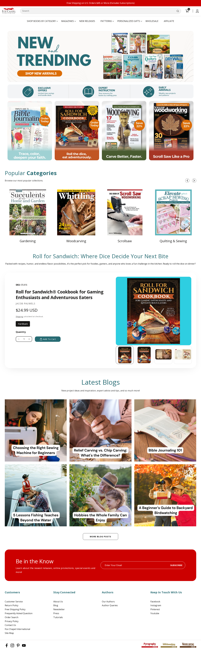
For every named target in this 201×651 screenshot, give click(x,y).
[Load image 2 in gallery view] (144, 355)
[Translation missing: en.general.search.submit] (177, 10)
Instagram (155, 605)
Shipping (19, 316)
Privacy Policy (11, 621)
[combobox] (100, 11)
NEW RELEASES (87, 21)
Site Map (9, 633)
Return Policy (11, 605)
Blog (55, 605)
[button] (41, 21)
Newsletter (59, 609)
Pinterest (155, 609)
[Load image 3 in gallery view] (164, 355)
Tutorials (58, 617)
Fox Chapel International (17, 629)
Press (56, 613)
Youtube (154, 613)
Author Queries (110, 605)
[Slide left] (116, 355)
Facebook (155, 601)
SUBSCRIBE (176, 565)
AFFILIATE (169, 21)
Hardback (24, 324)
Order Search (11, 617)
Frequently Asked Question (18, 613)
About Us (58, 601)
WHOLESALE (151, 21)
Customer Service (14, 601)
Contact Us (10, 625)
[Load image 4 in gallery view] (183, 355)
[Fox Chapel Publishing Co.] (100, 56)
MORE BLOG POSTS (100, 536)
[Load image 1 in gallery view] (125, 355)
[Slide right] (192, 355)
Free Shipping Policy (15, 609)
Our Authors (108, 601)
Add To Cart (49, 339)
